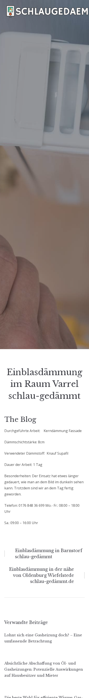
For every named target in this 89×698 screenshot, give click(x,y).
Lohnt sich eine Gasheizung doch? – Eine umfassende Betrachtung (43, 638)
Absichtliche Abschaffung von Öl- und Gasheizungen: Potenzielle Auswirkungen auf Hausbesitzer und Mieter (43, 669)
